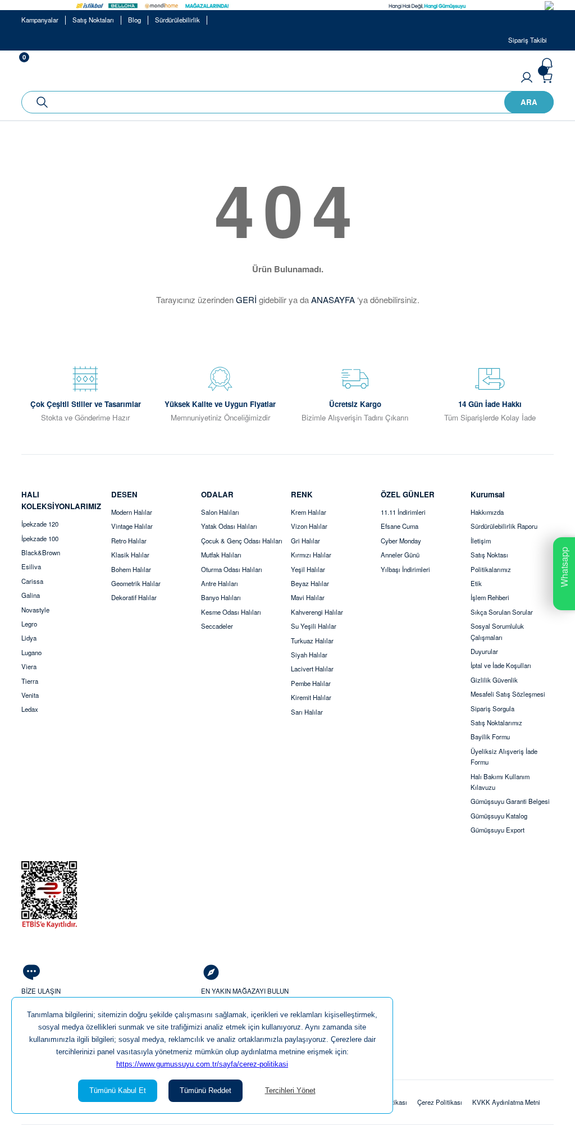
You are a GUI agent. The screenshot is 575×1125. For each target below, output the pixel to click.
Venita (30, 694)
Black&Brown (40, 552)
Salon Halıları (220, 511)
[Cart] (547, 77)
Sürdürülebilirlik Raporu (504, 526)
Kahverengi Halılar (317, 611)
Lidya (28, 637)
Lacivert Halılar (312, 668)
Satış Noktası (489, 554)
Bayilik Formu (490, 736)
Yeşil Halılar (308, 569)
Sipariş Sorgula (492, 708)
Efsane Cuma (399, 526)
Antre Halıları (219, 583)
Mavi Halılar (308, 597)
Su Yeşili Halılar (313, 625)
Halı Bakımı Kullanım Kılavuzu (500, 782)
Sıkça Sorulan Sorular (502, 611)
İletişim (481, 540)
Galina (30, 595)
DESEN (124, 494)
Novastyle (35, 609)
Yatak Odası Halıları (229, 526)
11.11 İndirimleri (403, 511)
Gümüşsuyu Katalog (499, 815)
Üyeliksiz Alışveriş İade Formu (504, 756)
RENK (302, 494)
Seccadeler (217, 625)
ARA (529, 102)
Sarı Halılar (307, 711)
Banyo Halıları (221, 597)
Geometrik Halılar (136, 583)
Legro (29, 623)
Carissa (32, 581)
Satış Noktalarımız (496, 722)
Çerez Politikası (439, 1101)
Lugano (31, 652)
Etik (476, 583)
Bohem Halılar (131, 569)
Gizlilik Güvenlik (494, 679)
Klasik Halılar (130, 554)
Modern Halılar (131, 511)
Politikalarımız (491, 569)
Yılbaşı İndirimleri (405, 569)
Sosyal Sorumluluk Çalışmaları (497, 631)
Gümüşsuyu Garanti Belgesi (510, 801)
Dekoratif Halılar (134, 597)
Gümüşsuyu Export (497, 829)
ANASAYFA (333, 299)
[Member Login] (526, 77)
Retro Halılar (129, 540)
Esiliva (31, 566)
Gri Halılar (305, 540)
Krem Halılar (308, 511)
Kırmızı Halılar (311, 554)
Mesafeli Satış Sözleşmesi (508, 693)
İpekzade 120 (39, 523)
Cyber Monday (401, 540)
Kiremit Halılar (311, 697)
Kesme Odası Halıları (231, 611)
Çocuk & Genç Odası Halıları (241, 540)
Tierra (29, 680)
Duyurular (484, 651)
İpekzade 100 (39, 538)
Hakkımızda (487, 511)
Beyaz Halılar (310, 583)
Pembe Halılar (311, 683)
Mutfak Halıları (221, 554)
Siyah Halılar (309, 654)
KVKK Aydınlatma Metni (506, 1101)
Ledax (29, 709)
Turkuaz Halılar (312, 640)
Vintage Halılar (132, 526)
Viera (28, 666)
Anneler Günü (400, 554)
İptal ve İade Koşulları (501, 665)
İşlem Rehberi (490, 597)
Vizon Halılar (309, 526)
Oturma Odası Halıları (231, 569)
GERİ (246, 299)
